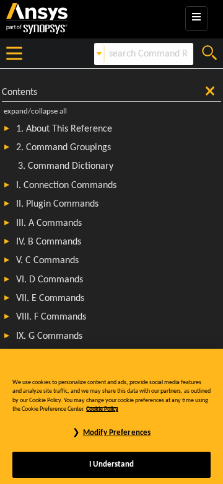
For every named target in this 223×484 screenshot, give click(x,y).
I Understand (111, 464)
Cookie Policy (102, 409)
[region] (111, 416)
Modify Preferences (117, 433)
